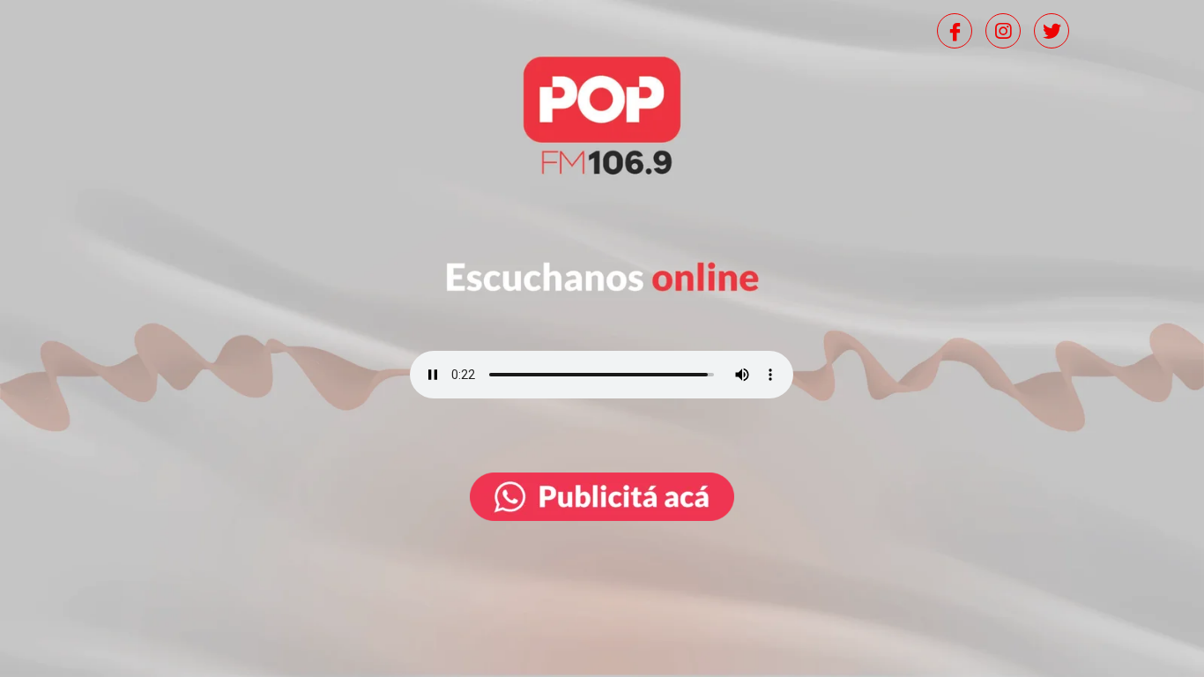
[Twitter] (1051, 30)
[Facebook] (954, 30)
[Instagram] (1003, 30)
